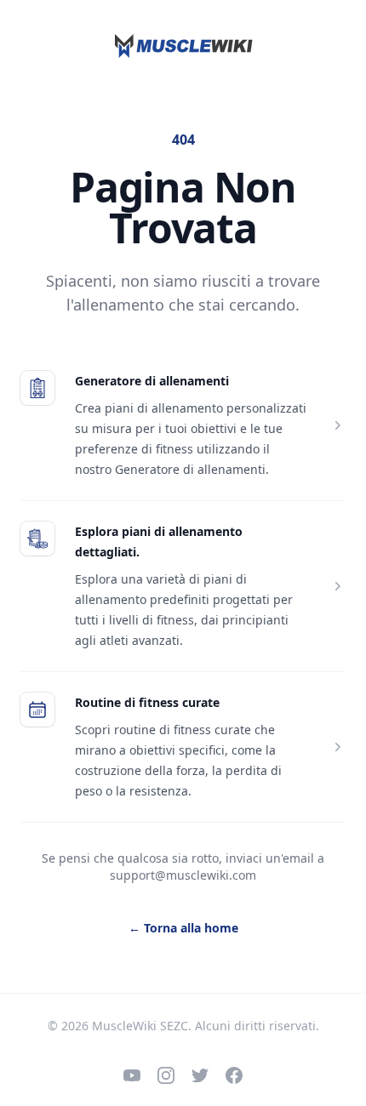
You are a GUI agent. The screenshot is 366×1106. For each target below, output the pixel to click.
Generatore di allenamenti (152, 381)
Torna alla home (183, 928)
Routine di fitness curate (147, 702)
